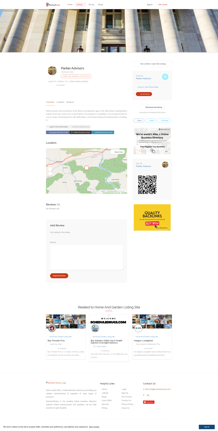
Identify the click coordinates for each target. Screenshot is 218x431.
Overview (50, 102)
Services (105, 404)
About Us (125, 408)
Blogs (100, 5)
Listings (79, 5)
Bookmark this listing (154, 107)
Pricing (91, 5)
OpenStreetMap (112, 191)
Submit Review (59, 276)
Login (124, 389)
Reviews (70, 102)
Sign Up (125, 393)
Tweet (151, 120)
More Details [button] (94, 427)
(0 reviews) (60, 85)
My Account (127, 397)
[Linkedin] (148, 395)
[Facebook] (144, 395)
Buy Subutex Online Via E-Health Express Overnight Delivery (106, 341)
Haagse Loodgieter (143, 340)
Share (139, 120)
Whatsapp (164, 120)
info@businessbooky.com (160, 389)
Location (60, 102)
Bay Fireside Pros (56, 340)
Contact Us (126, 400)
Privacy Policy (127, 404)
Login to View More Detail (58, 127)
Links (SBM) (107, 400)
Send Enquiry (145, 94)
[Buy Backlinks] (152, 217)
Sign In (149, 5)
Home (70, 5)
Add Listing (163, 5)
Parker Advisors (143, 78)
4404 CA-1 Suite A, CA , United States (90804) (68, 81)
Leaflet (103, 191)
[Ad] (152, 141)
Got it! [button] (206, 427)
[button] (50, 169)
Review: (53, 242)
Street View (118, 152)
